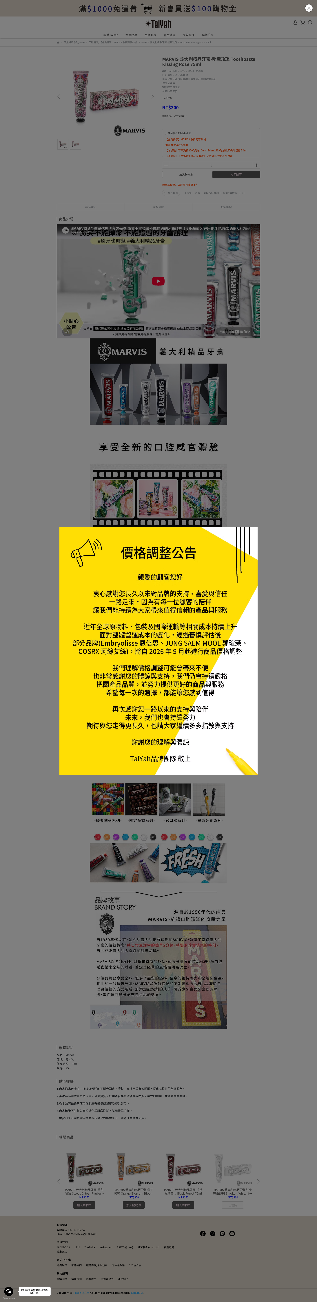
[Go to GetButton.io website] (9, 1298)
